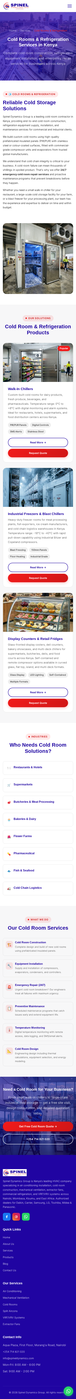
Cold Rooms (10, 1304)
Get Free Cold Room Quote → (38, 1126)
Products (8, 1257)
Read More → (38, 442)
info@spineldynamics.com (18, 1358)
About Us (8, 1243)
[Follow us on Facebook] (7, 1217)
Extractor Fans (11, 1324)
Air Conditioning (12, 1291)
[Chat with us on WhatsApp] (26, 1217)
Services (25, 30)
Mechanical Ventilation (16, 1297)
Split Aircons (10, 1310)
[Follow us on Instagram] (16, 1217)
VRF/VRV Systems (14, 1317)
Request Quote (38, 452)
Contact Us (9, 1270)
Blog (5, 1263)
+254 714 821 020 (38, 1139)
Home (12, 30)
